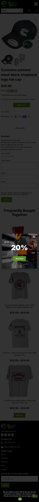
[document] (19, 251)
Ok (20, 499)
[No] (35, 496)
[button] (34, 237)
